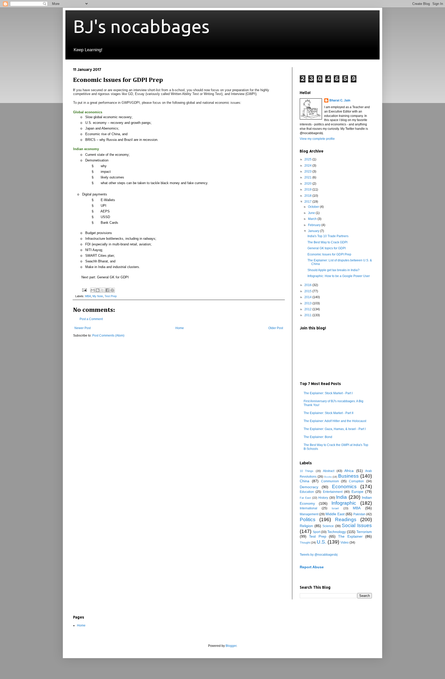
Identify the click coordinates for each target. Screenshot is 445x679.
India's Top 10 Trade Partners (327, 236)
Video (344, 542)
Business (348, 476)
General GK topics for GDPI (326, 248)
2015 (308, 291)
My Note (97, 296)
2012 (308, 309)
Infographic (343, 503)
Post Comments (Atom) (108, 335)
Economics (344, 486)
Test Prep (111, 296)
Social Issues (357, 525)
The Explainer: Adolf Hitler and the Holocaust (335, 421)
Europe (357, 491)
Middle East (335, 514)
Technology (336, 532)
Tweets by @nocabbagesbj (319, 554)
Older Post (275, 328)
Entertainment (333, 492)
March (313, 219)
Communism (330, 481)
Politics (307, 519)
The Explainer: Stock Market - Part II (328, 413)
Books (328, 476)
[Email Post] (84, 289)
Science (328, 526)
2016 (308, 285)
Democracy (309, 487)
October (314, 207)
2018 (308, 195)
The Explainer (350, 536)
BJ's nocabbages (141, 26)
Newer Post (82, 328)
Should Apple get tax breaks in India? (333, 270)
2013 (308, 303)
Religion (306, 526)
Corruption (356, 481)
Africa (349, 471)
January (314, 231)
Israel (335, 508)
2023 (308, 171)
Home (179, 328)
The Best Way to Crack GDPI (327, 242)
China (304, 481)
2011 (308, 315)
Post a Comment (91, 319)
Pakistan (359, 514)
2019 (308, 189)
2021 (308, 177)
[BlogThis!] (97, 290)
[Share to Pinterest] (112, 290)
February (314, 225)
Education (307, 492)
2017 (308, 201)
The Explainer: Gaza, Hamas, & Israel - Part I (335, 429)
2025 (308, 159)
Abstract (328, 471)
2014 (308, 297)
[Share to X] (102, 290)
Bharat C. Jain (339, 100)
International (308, 508)
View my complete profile (317, 139)
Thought (305, 542)
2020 (308, 183)
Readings (345, 519)
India (341, 497)
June (312, 213)
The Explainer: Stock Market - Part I (328, 393)
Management (309, 514)
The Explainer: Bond (318, 437)
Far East (305, 497)
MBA (88, 296)
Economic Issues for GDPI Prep (329, 254)
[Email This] (92, 290)
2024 (308, 165)
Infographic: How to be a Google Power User (338, 276)
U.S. (321, 542)
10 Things (306, 470)
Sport (316, 532)
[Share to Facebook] (107, 290)
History (323, 498)
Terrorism (364, 532)
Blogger (231, 646)
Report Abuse (312, 567)
